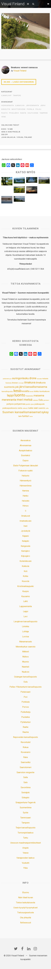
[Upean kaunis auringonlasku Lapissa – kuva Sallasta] (31, 190)
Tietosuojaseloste (25, 912)
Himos (25, 506)
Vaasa (25, 853)
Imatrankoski (25, 521)
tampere (44, 113)
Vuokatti (25, 863)
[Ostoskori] (48, 4)
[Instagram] (35, 948)
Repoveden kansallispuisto (25, 737)
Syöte (25, 812)
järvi (43, 105)
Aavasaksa (25, 440)
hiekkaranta (7, 105)
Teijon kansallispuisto (25, 827)
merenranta (9, 399)
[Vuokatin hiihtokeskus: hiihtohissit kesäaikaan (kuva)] (44, 181)
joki (17, 387)
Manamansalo (25, 641)
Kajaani (25, 536)
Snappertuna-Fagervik (26, 802)
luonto (19, 395)
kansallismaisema (36, 386)
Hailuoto (25, 475)
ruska (30, 408)
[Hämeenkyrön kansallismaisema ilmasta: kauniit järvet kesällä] (19, 181)
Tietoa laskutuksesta (25, 902)
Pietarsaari (25, 692)
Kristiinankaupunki (25, 586)
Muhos (25, 656)
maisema (39, 395)
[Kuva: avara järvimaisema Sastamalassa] (31, 180)
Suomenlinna (25, 807)
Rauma (25, 732)
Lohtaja (25, 631)
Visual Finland (12, 4)
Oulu (40, 400)
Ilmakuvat (6, 95)
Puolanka (25, 717)
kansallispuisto (7, 391)
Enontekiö (25, 455)
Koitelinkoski (26, 561)
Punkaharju (25, 712)
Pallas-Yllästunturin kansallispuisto (26, 687)
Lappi (25, 611)
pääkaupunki (39, 404)
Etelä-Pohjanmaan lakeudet (25, 465)
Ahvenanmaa (25, 445)
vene (3, 117)
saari (36, 408)
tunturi (25, 416)
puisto (4, 113)
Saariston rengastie (25, 772)
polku (38, 109)
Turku (25, 838)
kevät (32, 391)
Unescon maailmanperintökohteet (25, 843)
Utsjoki (25, 848)
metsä (28, 399)
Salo (26, 782)
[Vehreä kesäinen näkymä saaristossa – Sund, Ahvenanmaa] (19, 190)
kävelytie (5, 109)
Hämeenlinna (25, 485)
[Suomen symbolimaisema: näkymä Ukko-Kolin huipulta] (19, 199)
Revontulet (25, 742)
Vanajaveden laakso (25, 858)
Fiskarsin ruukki (25, 470)
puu (32, 404)
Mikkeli (25, 651)
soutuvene (33, 113)
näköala (35, 400)
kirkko (36, 391)
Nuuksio (25, 672)
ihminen (15, 383)
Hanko (25, 496)
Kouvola (25, 581)
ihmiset (21, 383)
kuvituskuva (44, 391)
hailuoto (39, 379)
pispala (30, 109)
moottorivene (19, 109)
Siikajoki (25, 797)
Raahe (25, 727)
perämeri (46, 400)
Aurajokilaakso (25, 450)
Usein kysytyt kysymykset (25, 907)
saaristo (42, 408)
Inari (25, 526)
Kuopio (25, 591)
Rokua (25, 747)
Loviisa (25, 636)
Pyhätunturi (25, 722)
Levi (25, 616)
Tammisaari (25, 817)
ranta (23, 113)
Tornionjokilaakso (25, 832)
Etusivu (25, 892)
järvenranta (32, 105)
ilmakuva (20, 105)
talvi (20, 416)
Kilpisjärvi (25, 556)
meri (20, 399)
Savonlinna (25, 787)
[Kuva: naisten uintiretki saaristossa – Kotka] (6, 200)
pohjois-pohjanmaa (16, 404)
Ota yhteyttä (25, 917)
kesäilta (25, 391)
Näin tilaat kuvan (25, 897)
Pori (25, 697)
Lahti (25, 601)
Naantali (25, 667)
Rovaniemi (25, 752)
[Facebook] (22, 948)
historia (8, 383)
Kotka (25, 576)
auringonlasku (20, 378)
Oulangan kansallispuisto (25, 677)
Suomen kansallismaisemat (21, 412)
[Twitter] (15, 948)
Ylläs (25, 868)
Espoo (26, 460)
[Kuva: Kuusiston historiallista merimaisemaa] (6, 182)
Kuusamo (25, 596)
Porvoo (25, 707)
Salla (25, 777)
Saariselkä (25, 762)
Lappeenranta (25, 606)
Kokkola (25, 566)
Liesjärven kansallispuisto (25, 621)
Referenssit (25, 922)
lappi (10, 395)
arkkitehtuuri (7, 379)
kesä (17, 391)
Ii (25, 511)
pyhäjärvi (14, 113)
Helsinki (45, 378)
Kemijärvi (25, 551)
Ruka (25, 757)
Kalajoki (25, 541)
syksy (45, 412)
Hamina (25, 490)
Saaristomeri (25, 767)
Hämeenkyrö (25, 480)
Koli (25, 571)
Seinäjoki (25, 792)
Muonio (25, 661)
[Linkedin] (28, 948)
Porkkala (26, 702)
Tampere (17, 95)
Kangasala (25, 546)
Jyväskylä (25, 531)
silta (47, 408)
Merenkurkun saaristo (25, 646)
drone (32, 378)
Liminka (25, 626)
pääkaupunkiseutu (9, 408)
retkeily (25, 408)
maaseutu (29, 396)
